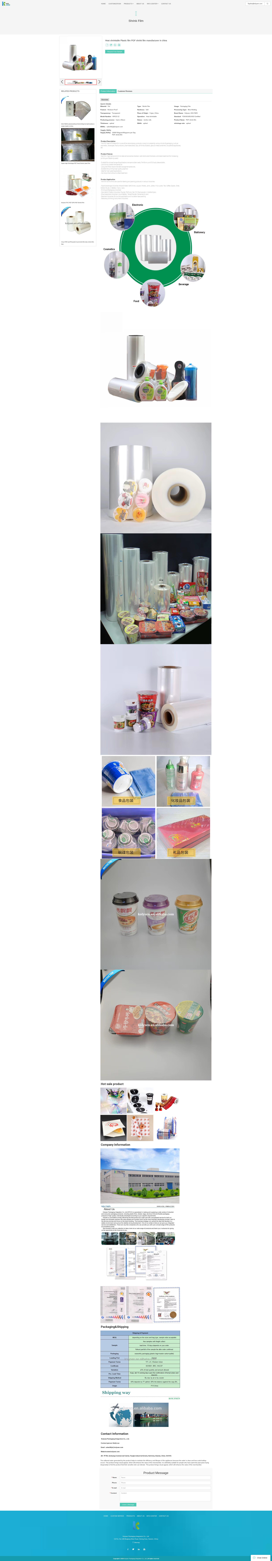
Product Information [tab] (108, 91)
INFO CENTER (152, 4)
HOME (103, 4)
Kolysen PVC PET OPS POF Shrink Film (72, 202)
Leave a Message (128, 1504)
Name (114, 1477)
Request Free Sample (114, 51)
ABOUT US (140, 4)
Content (113, 1493)
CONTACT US (166, 4)
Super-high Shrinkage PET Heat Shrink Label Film (75, 163)
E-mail (114, 1488)
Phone (114, 1483)
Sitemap (137, 1542)
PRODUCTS (128, 4)
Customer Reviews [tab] (125, 91)
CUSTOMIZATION (115, 4)
